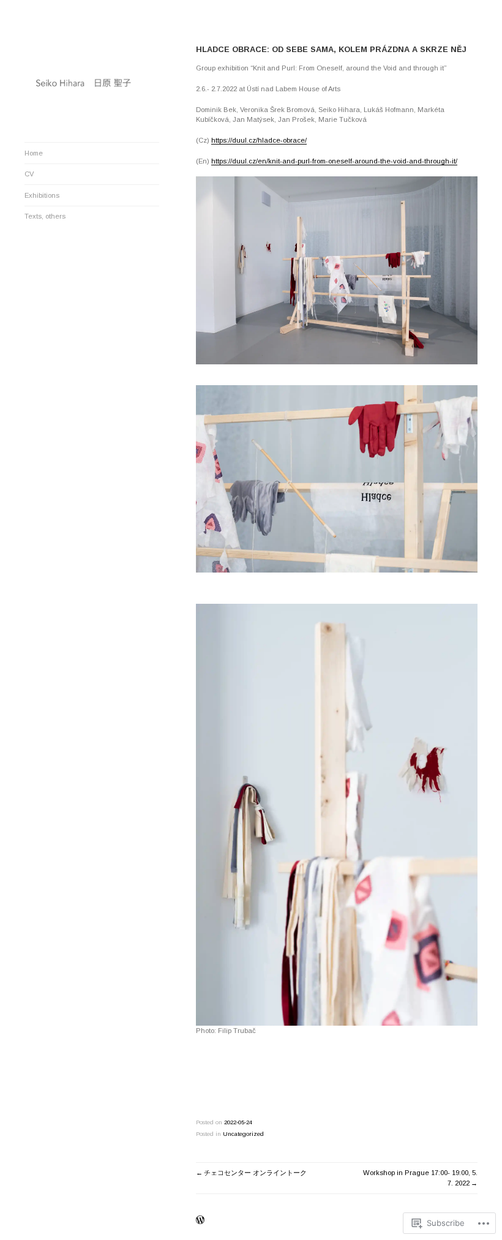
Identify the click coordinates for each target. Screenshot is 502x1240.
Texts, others (45, 216)
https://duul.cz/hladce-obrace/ (259, 140)
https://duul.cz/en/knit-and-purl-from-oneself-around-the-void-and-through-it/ (334, 161)
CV (29, 174)
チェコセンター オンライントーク (255, 1172)
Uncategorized (243, 1133)
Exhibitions (41, 195)
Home (33, 153)
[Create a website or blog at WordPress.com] (200, 1220)
